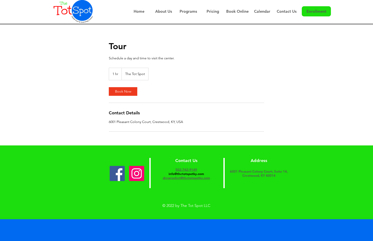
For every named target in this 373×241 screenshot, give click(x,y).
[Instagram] (136, 173)
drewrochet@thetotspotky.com (186, 178)
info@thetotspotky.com (186, 174)
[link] (123, 91)
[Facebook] (117, 173)
